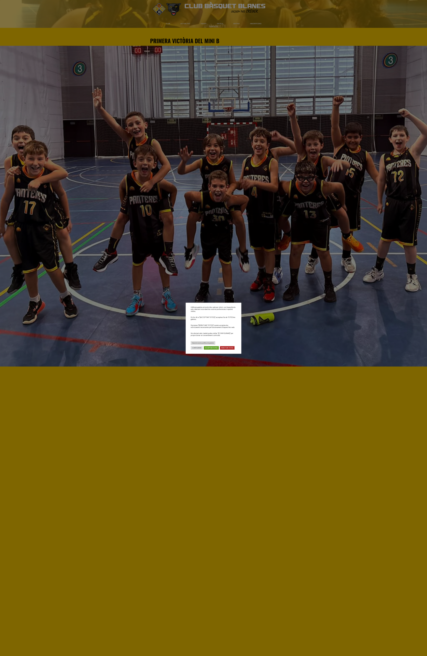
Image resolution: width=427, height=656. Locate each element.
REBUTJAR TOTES (227, 348)
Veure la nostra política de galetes (203, 343)
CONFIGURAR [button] (196, 348)
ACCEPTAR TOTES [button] (211, 348)
